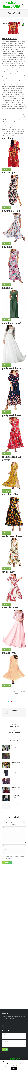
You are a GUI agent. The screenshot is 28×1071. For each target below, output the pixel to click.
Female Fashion (7, 23)
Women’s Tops (14, 804)
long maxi (7, 287)
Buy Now (8, 169)
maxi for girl (9, 138)
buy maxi (7, 246)
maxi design (8, 172)
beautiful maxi (10, 607)
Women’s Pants (15, 754)
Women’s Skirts (15, 795)
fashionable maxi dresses (11, 458)
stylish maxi (8, 571)
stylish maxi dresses (12, 536)
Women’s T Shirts (15, 762)
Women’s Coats (15, 770)
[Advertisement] (13, 900)
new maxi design (11, 210)
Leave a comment (14, 693)
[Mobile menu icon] (25, 5)
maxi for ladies (10, 494)
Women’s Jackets (15, 779)
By (16, 691)
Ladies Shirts (14, 745)
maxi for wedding (11, 322)
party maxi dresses (12, 368)
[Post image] (6, 748)
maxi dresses (9, 652)
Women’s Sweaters (16, 787)
